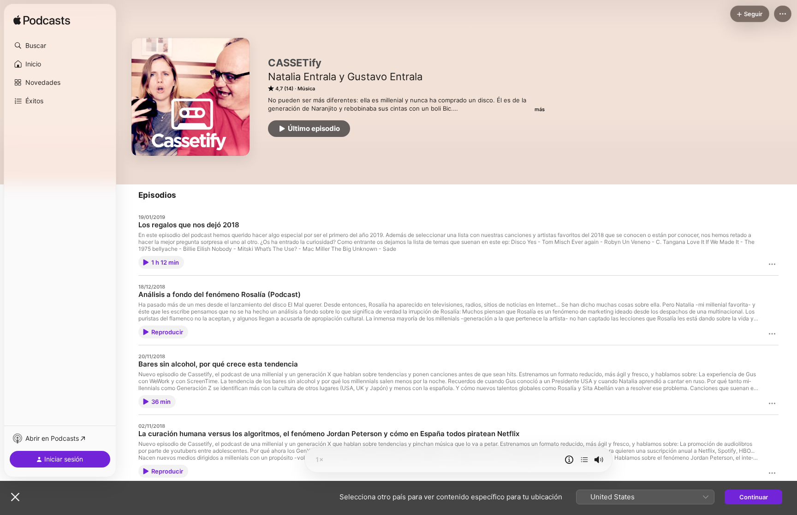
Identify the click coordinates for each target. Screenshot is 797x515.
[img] (41, 20)
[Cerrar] (15, 497)
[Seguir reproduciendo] (584, 459)
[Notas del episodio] (569, 459)
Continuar (753, 497)
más (540, 109)
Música (306, 88)
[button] (60, 45)
